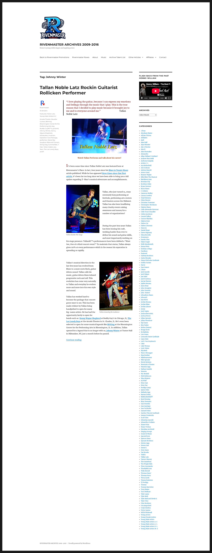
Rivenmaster (44, 108)
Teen (41, 149)
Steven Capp (145, 443)
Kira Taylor (145, 325)
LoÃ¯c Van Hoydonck (148, 341)
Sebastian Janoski (147, 420)
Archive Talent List (117, 57)
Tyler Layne (145, 494)
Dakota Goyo (145, 221)
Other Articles (135, 57)
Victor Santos (145, 510)
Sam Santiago (145, 406)
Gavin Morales (146, 258)
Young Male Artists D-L (149, 526)
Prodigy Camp (146, 388)
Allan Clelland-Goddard (149, 156)
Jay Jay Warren (146, 281)
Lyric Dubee (145, 348)
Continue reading (73, 340)
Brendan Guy (145, 182)
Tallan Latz (51, 114)
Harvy (143, 265)
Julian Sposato (146, 318)
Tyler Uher (144, 501)
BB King (49, 121)
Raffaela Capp (145, 392)
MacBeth (144, 351)
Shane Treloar (146, 427)
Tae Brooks (145, 452)
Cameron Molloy (146, 193)
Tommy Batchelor (147, 487)
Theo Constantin (147, 466)
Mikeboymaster (146, 357)
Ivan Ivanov (145, 267)
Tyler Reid (144, 496)
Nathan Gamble (146, 369)
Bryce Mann (145, 189)
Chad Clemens (146, 198)
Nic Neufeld (145, 374)
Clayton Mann (146, 207)
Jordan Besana (146, 302)
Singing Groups (146, 431)
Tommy (143, 485)
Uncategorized (146, 506)
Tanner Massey (146, 459)
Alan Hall (144, 142)
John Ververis (145, 290)
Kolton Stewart (146, 327)
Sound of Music (146, 434)
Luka (142, 344)
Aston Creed (145, 172)
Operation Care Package (48, 138)
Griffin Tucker (146, 263)
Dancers (144, 228)
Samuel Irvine (146, 411)
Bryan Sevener (146, 186)
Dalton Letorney (146, 226)
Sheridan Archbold (147, 429)
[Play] (142, 98)
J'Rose (143, 270)
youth (42, 151)
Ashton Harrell (146, 170)
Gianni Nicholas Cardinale (150, 260)
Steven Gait (145, 445)
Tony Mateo (145, 489)
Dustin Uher (145, 239)
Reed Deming (145, 399)
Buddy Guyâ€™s (46, 128)
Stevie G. (144, 448)
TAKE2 (143, 455)
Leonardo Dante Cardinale (150, 337)
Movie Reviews (146, 362)
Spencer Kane (145, 438)
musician (51, 135)
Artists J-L (144, 163)
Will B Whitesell (146, 512)
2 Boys (143, 131)
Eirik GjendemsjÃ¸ (147, 244)
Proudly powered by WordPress (79, 543)
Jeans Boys (145, 286)
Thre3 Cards (145, 478)
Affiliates (150, 57)
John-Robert (145, 293)
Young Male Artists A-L (149, 524)
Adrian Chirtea (146, 135)
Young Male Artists (147, 519)
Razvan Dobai (145, 394)
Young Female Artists (148, 517)
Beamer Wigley (146, 175)
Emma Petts (145, 246)
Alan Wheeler (145, 145)
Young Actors (145, 515)
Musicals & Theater (147, 364)
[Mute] (166, 98)
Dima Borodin (146, 235)
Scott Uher (144, 418)
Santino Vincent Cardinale (150, 413)
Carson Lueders (146, 196)
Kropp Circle (145, 330)
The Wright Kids (146, 464)
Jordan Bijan (145, 304)
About (95, 57)
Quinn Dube (145, 390)
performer (43, 140)
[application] (155, 91)
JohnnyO (144, 297)
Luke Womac (145, 346)
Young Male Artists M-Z (48, 116)
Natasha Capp (145, 367)
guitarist (56, 128)
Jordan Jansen (146, 307)
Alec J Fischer (145, 147)
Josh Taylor (145, 311)
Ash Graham (145, 168)
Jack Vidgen (145, 274)
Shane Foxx (145, 425)
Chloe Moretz (145, 200)
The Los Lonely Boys (51, 149)
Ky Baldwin (145, 332)
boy (53, 126)
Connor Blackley (146, 219)
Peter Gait (144, 383)
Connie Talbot (146, 216)
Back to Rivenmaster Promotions (54, 57)
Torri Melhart (145, 492)
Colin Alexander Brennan (150, 209)
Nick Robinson (146, 376)
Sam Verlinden (146, 408)
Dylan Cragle (145, 242)
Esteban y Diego (146, 249)
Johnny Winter (45, 131)
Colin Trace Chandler (148, 212)
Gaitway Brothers (147, 256)
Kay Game (144, 323)
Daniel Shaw (145, 230)
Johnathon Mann (147, 295)
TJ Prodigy (144, 482)
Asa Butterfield (146, 165)
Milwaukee (44, 135)
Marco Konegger (147, 353)
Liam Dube (144, 339)
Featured (43, 114)
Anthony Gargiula (147, 161)
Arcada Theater (45, 119)
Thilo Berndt (145, 471)
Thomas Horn (146, 475)
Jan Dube (144, 276)
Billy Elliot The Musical (149, 177)
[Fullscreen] (169, 98)
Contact (162, 57)
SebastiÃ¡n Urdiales (148, 422)
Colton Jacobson (146, 214)
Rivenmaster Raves (80, 57)
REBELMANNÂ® (147, 397)
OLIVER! (144, 381)
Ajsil (142, 140)
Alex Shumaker (146, 152)
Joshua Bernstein (147, 314)
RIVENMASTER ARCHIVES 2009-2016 (69, 44)
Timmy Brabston (147, 480)
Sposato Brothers (147, 441)
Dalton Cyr (144, 223)
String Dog (44, 145)
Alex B (143, 149)
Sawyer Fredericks (147, 415)
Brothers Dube (146, 184)
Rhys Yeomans (146, 401)
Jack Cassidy (145, 272)
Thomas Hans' (146, 473)
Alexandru (144, 154)
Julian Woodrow (146, 320)
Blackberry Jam (146, 179)
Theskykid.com (146, 468)
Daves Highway (146, 233)
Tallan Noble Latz (50, 147)
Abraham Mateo (146, 133)
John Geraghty (146, 288)
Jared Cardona (146, 279)
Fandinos (144, 251)
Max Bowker (145, 355)
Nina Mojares (145, 378)
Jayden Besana (146, 283)
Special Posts (145, 436)
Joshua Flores (145, 316)
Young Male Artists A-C (149, 522)
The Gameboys (146, 462)
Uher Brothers (146, 503)
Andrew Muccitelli (147, 159)
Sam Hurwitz (145, 404)
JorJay (143, 309)
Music (103, 57)
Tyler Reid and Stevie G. (149, 499)
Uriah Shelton (146, 508)
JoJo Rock (144, 300)
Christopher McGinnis (149, 205)
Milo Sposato (145, 360)
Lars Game (144, 334)
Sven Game (145, 450)
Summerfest (52, 145)
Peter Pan (144, 385)
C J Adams (144, 191)
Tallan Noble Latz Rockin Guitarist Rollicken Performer (79, 90)
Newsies (144, 371)
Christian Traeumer (148, 202)
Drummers (145, 237)
